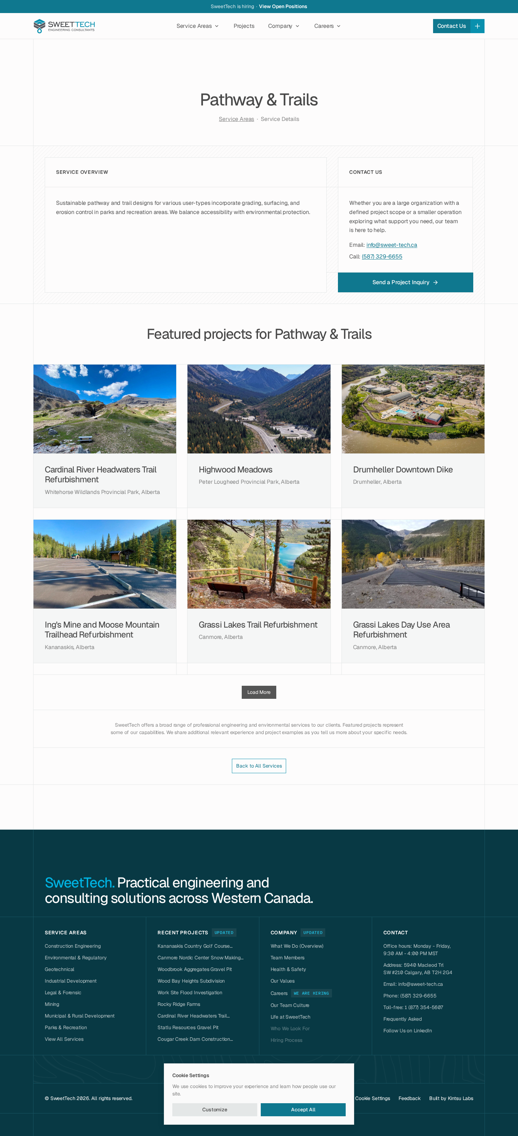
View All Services (64, 1039)
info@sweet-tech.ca (391, 245)
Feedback (410, 1098)
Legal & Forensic (63, 992)
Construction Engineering (73, 946)
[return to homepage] (65, 26)
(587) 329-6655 (382, 256)
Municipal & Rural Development (80, 1016)
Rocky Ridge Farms (179, 1004)
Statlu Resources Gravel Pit (188, 1027)
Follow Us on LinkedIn (407, 1030)
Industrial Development (71, 981)
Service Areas (236, 119)
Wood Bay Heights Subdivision (191, 981)
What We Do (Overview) (297, 946)
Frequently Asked (402, 1019)
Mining (52, 1004)
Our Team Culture (290, 1005)
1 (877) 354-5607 (424, 1007)
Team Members (287, 957)
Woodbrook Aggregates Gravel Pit (195, 969)
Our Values (283, 981)
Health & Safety (288, 969)
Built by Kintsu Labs (451, 1098)
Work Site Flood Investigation (190, 992)
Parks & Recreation (66, 1027)
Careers (279, 993)
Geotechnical (59, 969)
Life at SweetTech (291, 1017)
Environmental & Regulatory (75, 957)
